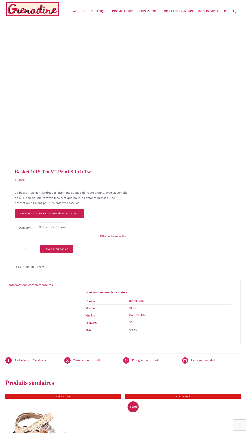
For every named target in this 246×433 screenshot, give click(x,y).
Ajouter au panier (57, 248)
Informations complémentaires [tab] (31, 285)
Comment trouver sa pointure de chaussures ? (49, 213)
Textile (141, 315)
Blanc (133, 300)
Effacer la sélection (114, 236)
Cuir (132, 315)
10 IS (132, 308)
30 (131, 322)
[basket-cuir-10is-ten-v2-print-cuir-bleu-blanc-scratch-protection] (61, 96)
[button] (234, 11)
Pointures (25, 227)
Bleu (141, 300)
